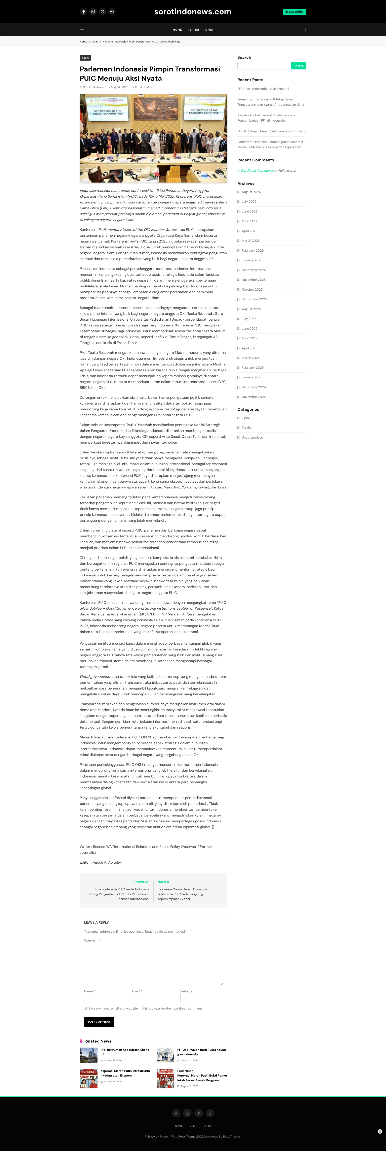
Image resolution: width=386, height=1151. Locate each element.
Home (177, 29)
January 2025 (252, 377)
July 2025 (249, 319)
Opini (209, 29)
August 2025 (251, 309)
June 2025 (250, 328)
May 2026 (249, 221)
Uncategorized (252, 437)
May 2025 (249, 338)
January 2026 (252, 260)
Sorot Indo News (94, 87)
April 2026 (250, 231)
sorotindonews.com (193, 11)
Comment (92, 940)
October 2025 (252, 289)
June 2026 (250, 211)
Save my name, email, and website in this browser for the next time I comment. (146, 1008)
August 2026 (251, 192)
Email (137, 991)
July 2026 (249, 201)
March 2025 (251, 358)
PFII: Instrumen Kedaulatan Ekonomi (263, 89)
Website (186, 991)
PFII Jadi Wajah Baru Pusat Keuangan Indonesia (271, 131)
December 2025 (254, 270)
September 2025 (254, 299)
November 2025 (254, 280)
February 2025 (253, 367)
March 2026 (251, 240)
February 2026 (253, 250)
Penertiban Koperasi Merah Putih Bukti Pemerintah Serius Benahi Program (202, 1075)
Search (244, 57)
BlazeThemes (232, 1136)
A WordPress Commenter (256, 170)
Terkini (193, 29)
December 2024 (254, 387)
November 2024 (254, 397)
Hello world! (287, 170)
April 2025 (250, 348)
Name (89, 991)
